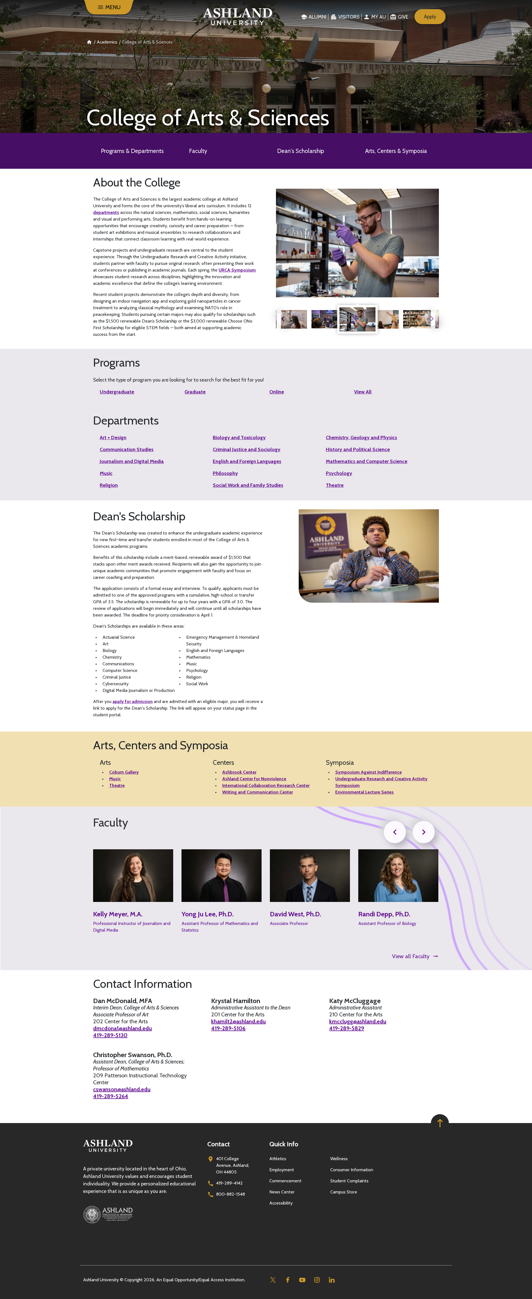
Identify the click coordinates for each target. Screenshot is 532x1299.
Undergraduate (117, 392)
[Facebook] (287, 1280)
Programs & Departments (132, 150)
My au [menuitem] (378, 17)
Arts (105, 762)
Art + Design (113, 437)
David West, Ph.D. (207, 914)
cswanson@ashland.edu (121, 1089)
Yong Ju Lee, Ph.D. (119, 914)
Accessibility (281, 1203)
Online (276, 392)
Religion (109, 485)
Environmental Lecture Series (364, 792)
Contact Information (142, 984)
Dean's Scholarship (300, 150)
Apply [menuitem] (430, 17)
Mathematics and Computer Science (366, 461)
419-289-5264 (110, 1096)
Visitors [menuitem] (349, 17)
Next (432, 318)
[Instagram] (316, 1280)
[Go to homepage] (107, 1152)
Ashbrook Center (239, 772)
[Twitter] (272, 1280)
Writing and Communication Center (257, 792)
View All (363, 392)
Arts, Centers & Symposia (396, 150)
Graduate (195, 392)
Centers (223, 762)
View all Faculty (410, 956)
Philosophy (225, 473)
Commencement (285, 1180)
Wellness (339, 1158)
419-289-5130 (110, 1035)
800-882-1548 (230, 1194)
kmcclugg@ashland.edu (357, 1021)
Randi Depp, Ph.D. (296, 914)
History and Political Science (358, 449)
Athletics (277, 1158)
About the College (136, 182)
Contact (218, 1144)
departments (106, 212)
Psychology (339, 473)
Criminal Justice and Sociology (246, 449)
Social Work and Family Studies (248, 485)
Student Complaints (349, 1180)
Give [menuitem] (403, 17)
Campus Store (343, 1192)
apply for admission (132, 701)
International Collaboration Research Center (266, 785)
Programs (116, 362)
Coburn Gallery (124, 772)
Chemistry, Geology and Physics (361, 437)
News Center (282, 1192)
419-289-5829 (346, 1028)
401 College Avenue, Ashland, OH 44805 (232, 1165)
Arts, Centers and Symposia (160, 745)
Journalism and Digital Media (132, 461)
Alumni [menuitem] (317, 17)
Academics (107, 42)
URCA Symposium (237, 270)
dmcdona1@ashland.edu (122, 1028)
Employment (281, 1169)
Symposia (340, 762)
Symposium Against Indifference (368, 772)
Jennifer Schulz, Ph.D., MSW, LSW (389, 918)
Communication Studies (127, 449)
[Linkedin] (331, 1280)
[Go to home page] (237, 17)
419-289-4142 (229, 1183)
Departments (126, 420)
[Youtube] (302, 1280)
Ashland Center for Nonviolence (254, 778)
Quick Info (283, 1144)
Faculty (198, 150)
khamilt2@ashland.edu (238, 1021)
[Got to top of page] (440, 1123)
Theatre (335, 485)
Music (106, 473)
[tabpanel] (357, 319)
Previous (282, 318)
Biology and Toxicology (239, 437)
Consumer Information (351, 1169)
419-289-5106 (228, 1028)
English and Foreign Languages (247, 461)
